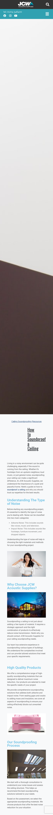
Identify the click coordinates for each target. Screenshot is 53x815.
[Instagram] (10, 15)
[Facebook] (5, 15)
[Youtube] (15, 15)
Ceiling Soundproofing (21, 421)
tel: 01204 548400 (12, 12)
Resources (37, 421)
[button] (47, 14)
